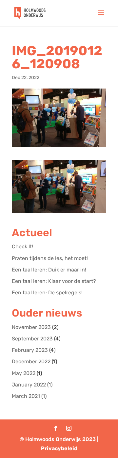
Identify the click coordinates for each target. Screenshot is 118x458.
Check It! (22, 246)
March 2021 (26, 396)
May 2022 (23, 373)
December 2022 (31, 361)
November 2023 (31, 327)
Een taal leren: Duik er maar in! (49, 270)
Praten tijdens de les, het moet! (50, 258)
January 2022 (29, 385)
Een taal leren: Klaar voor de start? (54, 281)
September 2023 (32, 338)
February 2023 (30, 350)
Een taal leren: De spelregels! (47, 292)
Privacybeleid (59, 448)
